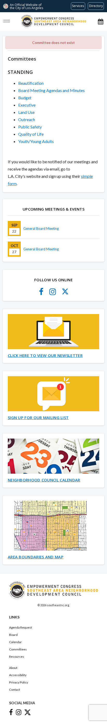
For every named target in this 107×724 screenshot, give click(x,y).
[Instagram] (53, 293)
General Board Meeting (41, 228)
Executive (27, 104)
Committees (18, 649)
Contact (14, 690)
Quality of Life (31, 134)
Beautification (31, 83)
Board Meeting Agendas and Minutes (51, 90)
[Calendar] (100, 21)
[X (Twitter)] (65, 293)
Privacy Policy (18, 682)
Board (13, 635)
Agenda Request (20, 627)
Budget (24, 97)
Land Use (26, 112)
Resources (16, 656)
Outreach (26, 119)
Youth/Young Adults (36, 141)
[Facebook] (41, 293)
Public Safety (30, 126)
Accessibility (17, 675)
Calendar (15, 642)
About (13, 668)
